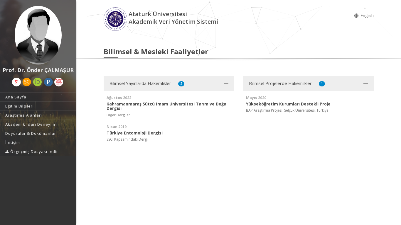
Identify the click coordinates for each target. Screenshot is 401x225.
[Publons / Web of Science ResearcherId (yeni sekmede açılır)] (48, 82)
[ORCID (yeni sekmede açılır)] (38, 82)
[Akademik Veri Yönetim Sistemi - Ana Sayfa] (116, 18)
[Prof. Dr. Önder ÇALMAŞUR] (38, 35)
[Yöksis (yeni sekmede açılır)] (58, 82)
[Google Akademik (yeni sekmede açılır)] (16, 82)
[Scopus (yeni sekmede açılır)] (26, 82)
